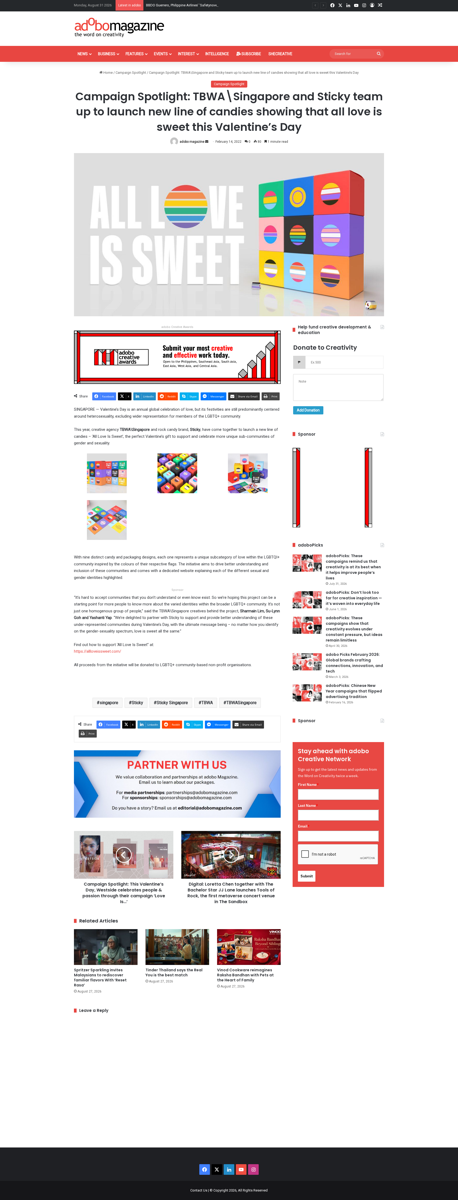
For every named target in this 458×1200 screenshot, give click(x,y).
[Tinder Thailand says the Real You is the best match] (177, 947)
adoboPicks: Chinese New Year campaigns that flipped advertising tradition (354, 691)
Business (106, 54)
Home (108, 73)
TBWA (207, 702)
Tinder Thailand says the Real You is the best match (174, 972)
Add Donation (308, 410)
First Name (308, 784)
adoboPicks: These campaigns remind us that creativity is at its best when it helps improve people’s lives (353, 567)
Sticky (137, 702)
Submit (307, 876)
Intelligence (217, 54)
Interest (186, 54)
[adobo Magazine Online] (119, 27)
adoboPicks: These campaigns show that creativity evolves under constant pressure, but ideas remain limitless (354, 629)
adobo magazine (192, 142)
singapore (109, 702)
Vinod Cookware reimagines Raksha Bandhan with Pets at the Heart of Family (245, 975)
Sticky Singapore (172, 702)
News (83, 54)
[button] (107, 476)
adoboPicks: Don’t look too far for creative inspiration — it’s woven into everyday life (354, 598)
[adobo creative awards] (177, 357)
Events (161, 54)
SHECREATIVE (280, 54)
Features (135, 54)
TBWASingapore (241, 702)
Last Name (308, 805)
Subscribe (251, 54)
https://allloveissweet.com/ (97, 651)
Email (304, 826)
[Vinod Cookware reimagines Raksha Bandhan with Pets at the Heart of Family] (249, 947)
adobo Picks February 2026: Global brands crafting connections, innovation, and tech (354, 663)
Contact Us (198, 1190)
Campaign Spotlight (131, 73)
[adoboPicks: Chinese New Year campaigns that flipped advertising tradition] (307, 693)
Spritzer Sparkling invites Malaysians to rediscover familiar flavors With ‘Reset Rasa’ (100, 977)
